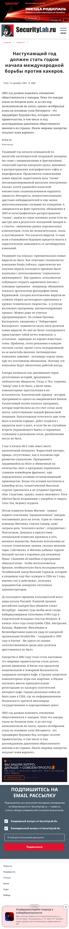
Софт (6, 889)
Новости (7, 866)
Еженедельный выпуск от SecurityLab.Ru (35, 828)
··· (66, 20)
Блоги (6, 883)
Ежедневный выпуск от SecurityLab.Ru (34, 821)
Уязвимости (9, 872)
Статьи (6, 878)
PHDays (6, 895)
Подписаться (34, 846)
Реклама (35, 906)
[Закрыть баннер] (65, 907)
